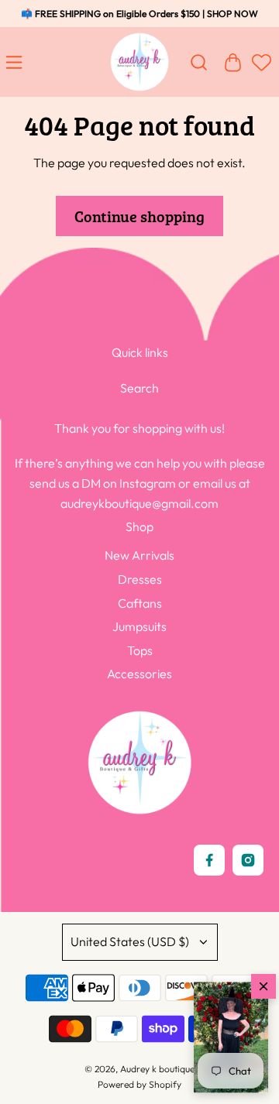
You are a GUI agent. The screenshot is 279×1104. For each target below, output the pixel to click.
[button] (231, 1037)
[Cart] (232, 62)
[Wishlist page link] (259, 70)
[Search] (198, 62)
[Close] (263, 986)
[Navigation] (17, 62)
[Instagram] (248, 860)
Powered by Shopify (139, 1084)
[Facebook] (209, 860)
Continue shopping (139, 216)
